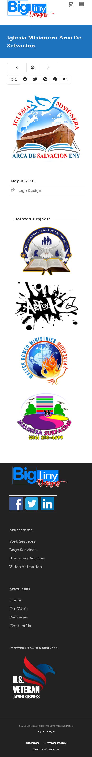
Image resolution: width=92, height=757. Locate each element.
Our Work (18, 608)
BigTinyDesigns (46, 731)
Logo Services (22, 549)
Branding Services (27, 558)
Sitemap (32, 743)
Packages (18, 617)
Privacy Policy (55, 743)
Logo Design (29, 190)
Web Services (22, 541)
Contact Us (20, 625)
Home (15, 600)
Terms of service (46, 749)
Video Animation (25, 566)
